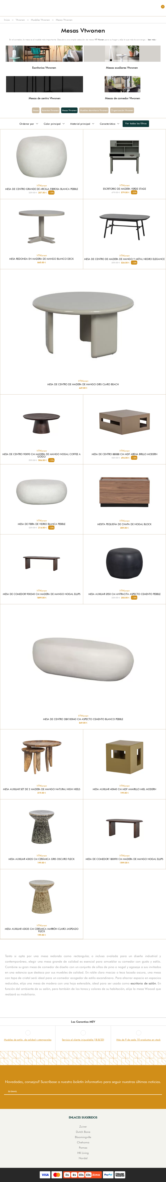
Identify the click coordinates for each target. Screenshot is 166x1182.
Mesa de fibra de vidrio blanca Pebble (41, 524)
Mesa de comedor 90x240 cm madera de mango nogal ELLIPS (41, 594)
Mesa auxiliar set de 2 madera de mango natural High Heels (41, 789)
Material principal (80, 123)
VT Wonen (99, 39)
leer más (151, 39)
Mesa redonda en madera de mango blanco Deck (41, 259)
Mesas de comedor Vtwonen (122, 98)
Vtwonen (20, 19)
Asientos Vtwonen (50, 110)
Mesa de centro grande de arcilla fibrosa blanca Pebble (41, 189)
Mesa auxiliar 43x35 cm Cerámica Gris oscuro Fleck (41, 859)
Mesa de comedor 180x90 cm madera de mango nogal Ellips (124, 859)
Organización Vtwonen (122, 110)
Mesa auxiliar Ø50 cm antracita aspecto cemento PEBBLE (124, 594)
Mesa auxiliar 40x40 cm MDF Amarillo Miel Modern (124, 789)
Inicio (7, 19)
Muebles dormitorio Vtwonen (94, 110)
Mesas (36, 110)
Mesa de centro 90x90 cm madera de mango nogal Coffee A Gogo (41, 455)
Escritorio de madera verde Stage (124, 189)
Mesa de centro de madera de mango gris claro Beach (83, 384)
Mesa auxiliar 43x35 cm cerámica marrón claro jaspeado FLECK (41, 930)
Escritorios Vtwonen (44, 67)
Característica (107, 123)
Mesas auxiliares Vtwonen (122, 67)
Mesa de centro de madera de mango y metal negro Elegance (124, 259)
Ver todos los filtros (136, 123)
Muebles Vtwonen (40, 19)
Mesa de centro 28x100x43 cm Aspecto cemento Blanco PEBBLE (83, 719)
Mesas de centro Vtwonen (45, 98)
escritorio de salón (143, 983)
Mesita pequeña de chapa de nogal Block (124, 524)
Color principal (52, 123)
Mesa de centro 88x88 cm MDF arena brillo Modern (124, 454)
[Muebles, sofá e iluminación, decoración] (83, 8)
